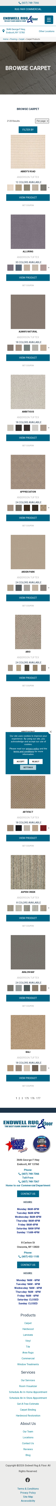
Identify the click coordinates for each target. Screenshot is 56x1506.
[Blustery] (35, 347)
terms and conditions (24, 751)
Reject (35, 761)
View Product (28, 197)
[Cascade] (26, 828)
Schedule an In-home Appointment (28, 1392)
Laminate (28, 1334)
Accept (20, 761)
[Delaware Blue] (43, 187)
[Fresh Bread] (43, 427)
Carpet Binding (28, 1409)
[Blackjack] (18, 828)
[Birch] (26, 1068)
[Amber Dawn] (28, 1032)
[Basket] (18, 347)
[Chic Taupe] (35, 187)
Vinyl (28, 1340)
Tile (28, 1346)
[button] (28, 9)
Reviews (28, 1449)
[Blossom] (43, 267)
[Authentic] (28, 552)
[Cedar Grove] (28, 872)
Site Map (28, 1497)
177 (38, 1098)
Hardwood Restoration (28, 1415)
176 (32, 1098)
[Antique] (18, 668)
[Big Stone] (18, 1068)
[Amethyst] (28, 231)
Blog (28, 1455)
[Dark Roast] (26, 427)
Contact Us (28, 1443)
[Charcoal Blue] (26, 988)
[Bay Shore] (35, 668)
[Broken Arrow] (43, 668)
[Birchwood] (28, 712)
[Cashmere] (35, 828)
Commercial (28, 1358)
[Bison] (26, 507)
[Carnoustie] (43, 507)
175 (27, 1098)
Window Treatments (28, 1364)
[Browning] (35, 507)
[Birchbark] (35, 267)
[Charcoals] (18, 427)
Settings (28, 767)
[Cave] (35, 1068)
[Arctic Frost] (18, 507)
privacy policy (32, 748)
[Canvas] (28, 391)
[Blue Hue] (18, 588)
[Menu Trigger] (49, 19)
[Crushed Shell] (43, 1068)
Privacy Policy (28, 1493)
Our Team (28, 1431)
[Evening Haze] (43, 588)
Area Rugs (28, 1352)
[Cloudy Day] (26, 588)
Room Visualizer (28, 1386)
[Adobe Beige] (28, 632)
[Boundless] (26, 187)
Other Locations (46, 31)
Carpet (21, 39)
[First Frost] (35, 427)
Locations (28, 1437)
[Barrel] (28, 312)
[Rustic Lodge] (43, 908)
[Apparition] (26, 668)
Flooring (13, 39)
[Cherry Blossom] (43, 828)
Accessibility (28, 1501)
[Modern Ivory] (18, 908)
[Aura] (28, 151)
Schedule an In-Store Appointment (28, 1397)
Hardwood (28, 1329)
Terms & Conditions (28, 1489)
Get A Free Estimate (28, 1403)
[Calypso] (18, 988)
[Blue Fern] (26, 347)
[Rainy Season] (35, 908)
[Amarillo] (28, 472)
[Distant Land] (43, 988)
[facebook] (27, 1480)
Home (5, 39)
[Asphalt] (28, 952)
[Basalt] (26, 267)
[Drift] (35, 588)
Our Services (28, 1380)
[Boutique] (43, 347)
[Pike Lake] (26, 908)
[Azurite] (18, 267)
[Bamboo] (18, 187)
